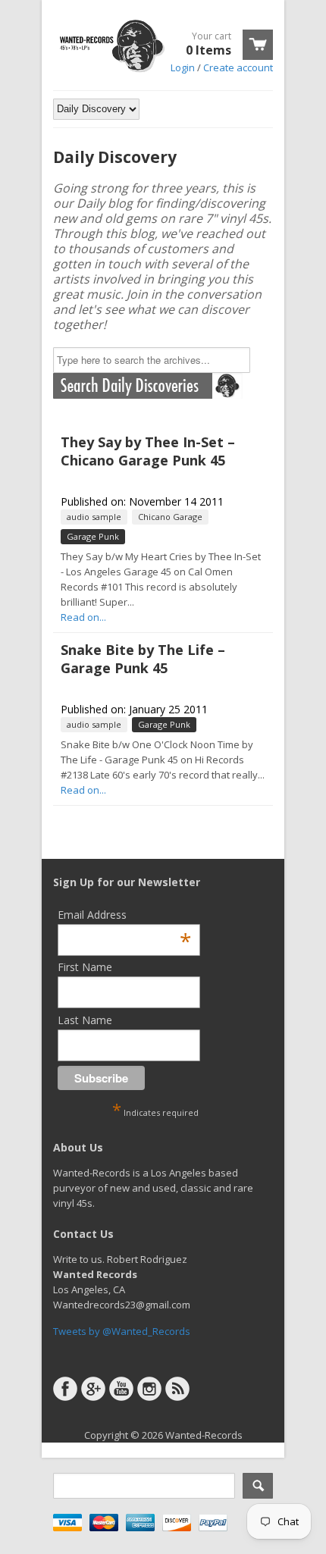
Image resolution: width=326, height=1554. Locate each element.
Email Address (124, 914)
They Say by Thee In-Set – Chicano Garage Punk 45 (148, 451)
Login (183, 67)
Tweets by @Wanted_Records (121, 1331)
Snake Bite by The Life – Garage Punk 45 (143, 659)
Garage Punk (93, 536)
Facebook (65, 1389)
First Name (85, 967)
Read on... (83, 617)
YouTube (121, 1389)
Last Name (85, 1020)
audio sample (94, 516)
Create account (238, 67)
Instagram (149, 1389)
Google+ (93, 1389)
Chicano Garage (170, 516)
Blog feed (177, 1389)
